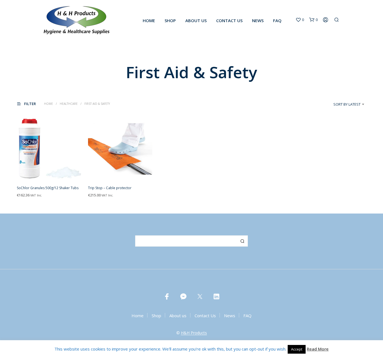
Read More (318, 349)
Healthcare (69, 104)
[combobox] (339, 104)
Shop (170, 20)
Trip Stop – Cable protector (109, 188)
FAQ (277, 20)
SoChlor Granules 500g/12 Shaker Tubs (48, 188)
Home (149, 20)
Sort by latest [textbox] (347, 104)
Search (242, 241)
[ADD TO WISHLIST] (49, 170)
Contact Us (229, 20)
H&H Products (194, 333)
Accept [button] (296, 349)
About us (196, 20)
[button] (300, 20)
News (258, 20)
